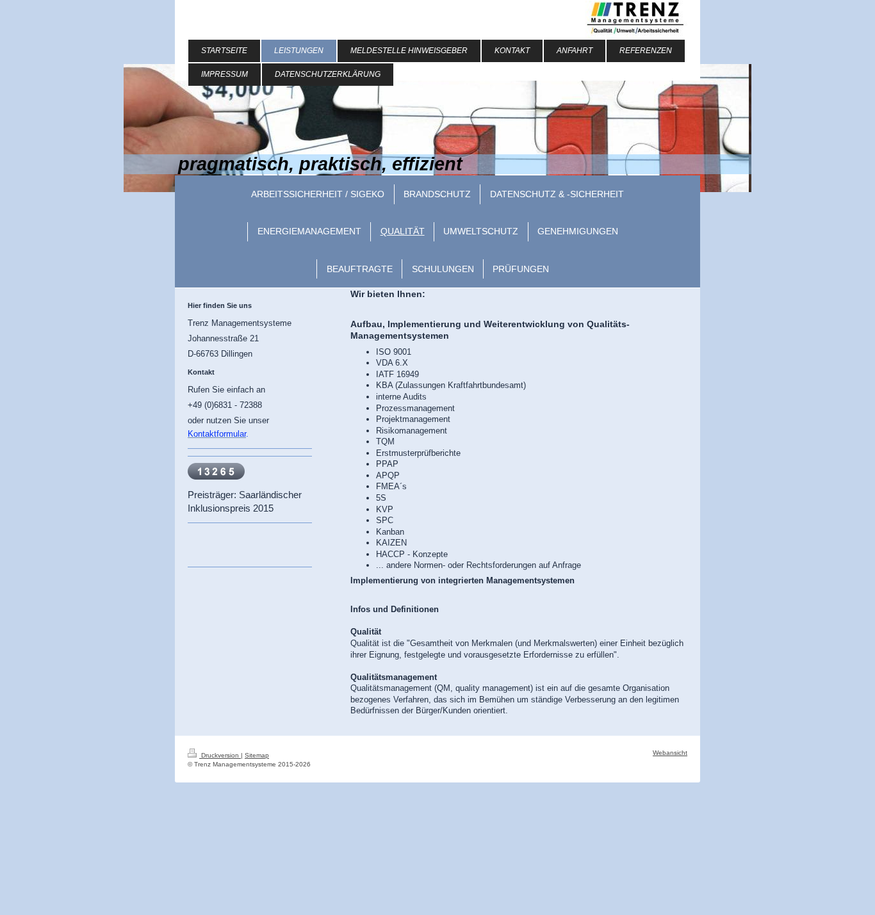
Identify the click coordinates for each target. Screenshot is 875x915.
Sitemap (257, 755)
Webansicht (670, 752)
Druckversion (220, 755)
